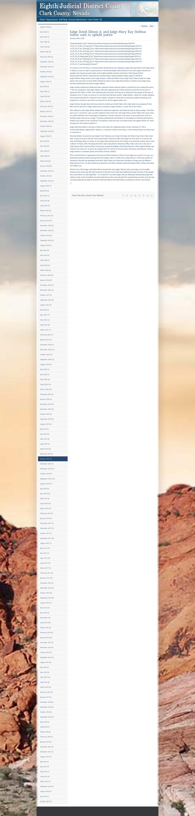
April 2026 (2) (45, 47)
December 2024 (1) (47, 116)
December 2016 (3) (46, 583)
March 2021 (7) (45, 330)
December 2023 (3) (47, 171)
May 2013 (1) (44, 772)
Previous (144, 26)
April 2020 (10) (45, 384)
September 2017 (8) (47, 538)
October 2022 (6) (46, 235)
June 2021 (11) (45, 315)
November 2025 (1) (47, 67)
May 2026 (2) (45, 42)
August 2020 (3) (46, 364)
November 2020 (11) (47, 350)
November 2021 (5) (47, 290)
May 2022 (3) (45, 260)
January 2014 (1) (46, 742)
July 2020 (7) (44, 369)
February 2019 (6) (46, 454)
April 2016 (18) (45, 623)
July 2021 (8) (44, 310)
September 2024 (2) (47, 131)
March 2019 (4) (45, 449)
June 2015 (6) (44, 672)
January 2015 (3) (46, 697)
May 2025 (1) (45, 91)
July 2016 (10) (45, 608)
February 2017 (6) (46, 573)
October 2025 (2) (46, 72)
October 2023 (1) (46, 176)
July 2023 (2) (44, 191)
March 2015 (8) (45, 687)
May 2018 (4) (45, 499)
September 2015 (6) (47, 657)
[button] (101, 19)
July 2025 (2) (44, 86)
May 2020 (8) (45, 379)
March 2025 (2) (45, 101)
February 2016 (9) (46, 633)
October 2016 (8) (46, 593)
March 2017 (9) (45, 568)
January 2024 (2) (46, 166)
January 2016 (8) (46, 638)
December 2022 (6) (47, 226)
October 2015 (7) (46, 652)
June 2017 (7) (44, 553)
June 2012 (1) (44, 796)
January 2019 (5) (46, 459)
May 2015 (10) (45, 677)
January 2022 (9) (46, 280)
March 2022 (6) (45, 270)
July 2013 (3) (44, 762)
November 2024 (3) (47, 121)
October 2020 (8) (46, 355)
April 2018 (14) (45, 503)
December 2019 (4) (46, 404)
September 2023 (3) (47, 181)
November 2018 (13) (47, 469)
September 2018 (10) (47, 479)
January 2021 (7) (46, 340)
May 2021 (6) (45, 320)
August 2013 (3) (45, 757)
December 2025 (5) (47, 62)
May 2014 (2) (44, 722)
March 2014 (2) (45, 732)
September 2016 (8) (47, 598)
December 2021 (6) (47, 285)
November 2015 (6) (47, 647)
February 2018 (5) (46, 513)
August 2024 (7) (46, 136)
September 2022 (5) (47, 240)
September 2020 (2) (47, 359)
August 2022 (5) (46, 245)
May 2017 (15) (45, 558)
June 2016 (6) (44, 613)
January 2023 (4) (46, 221)
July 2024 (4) (44, 141)
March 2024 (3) (45, 161)
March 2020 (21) (46, 389)
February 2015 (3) (46, 692)
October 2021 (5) (46, 295)
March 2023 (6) (45, 211)
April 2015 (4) (45, 682)
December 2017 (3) (46, 523)
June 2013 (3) (44, 767)
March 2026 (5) (45, 52)
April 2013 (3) (45, 776)
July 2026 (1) (44, 32)
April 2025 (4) (45, 96)
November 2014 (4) (46, 707)
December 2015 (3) (46, 643)
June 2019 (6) (44, 434)
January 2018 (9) (46, 518)
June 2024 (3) (44, 146)
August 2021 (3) (45, 305)
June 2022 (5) (44, 255)
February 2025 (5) (46, 106)
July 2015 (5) (44, 667)
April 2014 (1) (45, 727)
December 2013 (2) (46, 747)
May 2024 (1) (45, 151)
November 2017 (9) (47, 528)
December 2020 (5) (47, 345)
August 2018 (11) (46, 484)
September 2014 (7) (47, 717)
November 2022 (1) (47, 230)
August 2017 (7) (46, 543)
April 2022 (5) (45, 265)
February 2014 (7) (46, 737)
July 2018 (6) (44, 489)
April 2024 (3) (45, 156)
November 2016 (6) (47, 588)
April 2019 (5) (45, 444)
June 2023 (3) (44, 196)
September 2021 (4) (47, 300)
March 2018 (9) (45, 508)
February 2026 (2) (46, 57)
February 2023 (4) (46, 216)
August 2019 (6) (46, 424)
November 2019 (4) (47, 409)
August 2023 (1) (46, 186)
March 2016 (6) (45, 628)
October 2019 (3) (46, 414)
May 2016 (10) (45, 618)
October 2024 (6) (46, 126)
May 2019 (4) (44, 439)
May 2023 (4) (45, 201)
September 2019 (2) (47, 419)
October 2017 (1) (46, 533)
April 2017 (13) (45, 563)
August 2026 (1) (46, 27)
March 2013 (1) (45, 781)
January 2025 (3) (46, 111)
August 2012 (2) (45, 791)
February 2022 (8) (46, 275)
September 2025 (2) (47, 77)
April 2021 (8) (45, 325)
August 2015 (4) (45, 662)
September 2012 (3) (47, 786)
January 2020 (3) (46, 399)
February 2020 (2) (46, 394)
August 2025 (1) (46, 82)
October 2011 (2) (46, 801)
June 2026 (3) (44, 37)
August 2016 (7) (46, 603)
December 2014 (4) (46, 702)
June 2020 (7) (45, 374)
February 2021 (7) (46, 335)
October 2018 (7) (46, 474)
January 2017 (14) (46, 578)
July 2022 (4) (44, 250)
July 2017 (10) (45, 548)
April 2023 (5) (45, 206)
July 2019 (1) (44, 429)
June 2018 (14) (45, 494)
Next (151, 26)
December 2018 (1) (47, 464)
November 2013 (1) (46, 752)
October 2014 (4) (46, 712)
